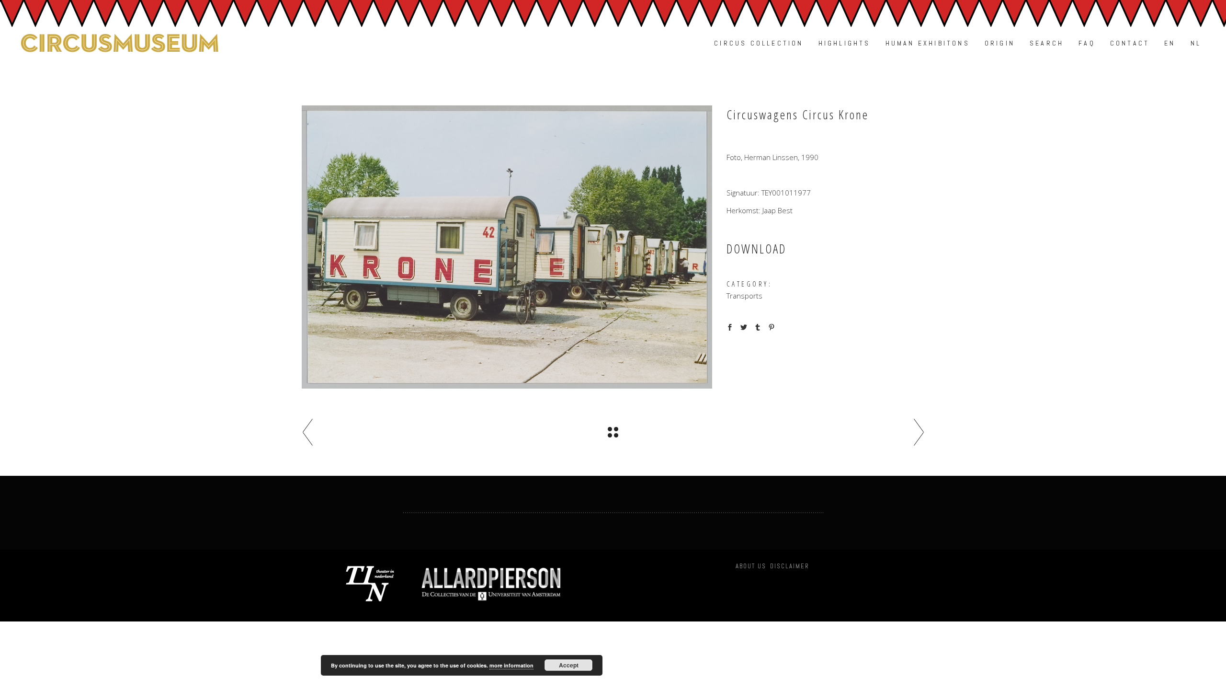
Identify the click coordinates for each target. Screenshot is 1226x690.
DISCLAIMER (789, 566)
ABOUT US (751, 566)
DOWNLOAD (756, 248)
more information (511, 665)
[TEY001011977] (507, 247)
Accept (569, 665)
